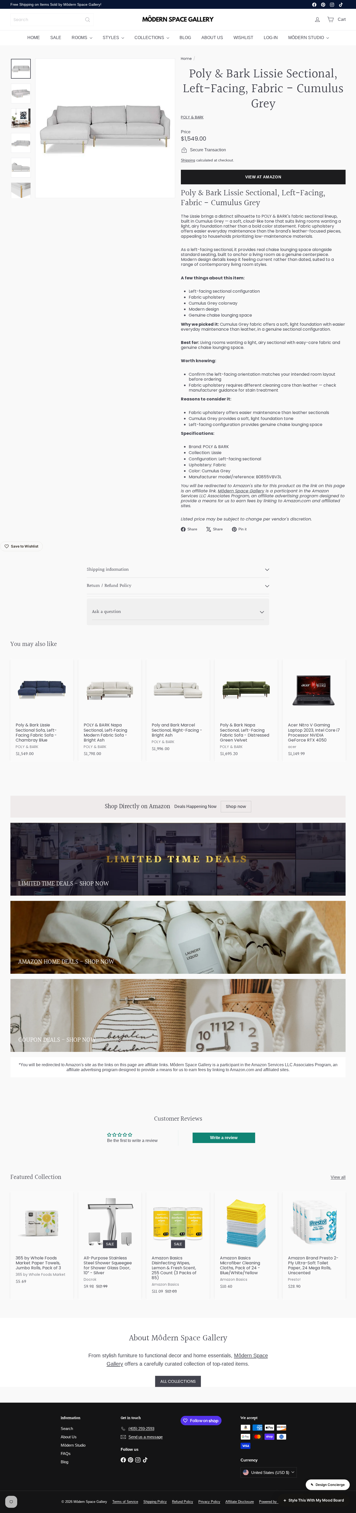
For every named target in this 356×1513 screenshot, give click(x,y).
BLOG (185, 37)
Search (67, 1428)
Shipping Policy (155, 1502)
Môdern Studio (73, 1445)
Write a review (223, 1137)
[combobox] (52, 19)
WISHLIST (243, 37)
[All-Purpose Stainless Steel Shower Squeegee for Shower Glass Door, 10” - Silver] (109, 1243)
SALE (55, 37)
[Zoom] (105, 128)
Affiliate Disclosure (239, 1502)
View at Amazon (263, 177)
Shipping (188, 160)
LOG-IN (271, 37)
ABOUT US (212, 37)
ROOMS (80, 37)
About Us (69, 1437)
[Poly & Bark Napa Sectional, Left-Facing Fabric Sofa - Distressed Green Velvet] (246, 710)
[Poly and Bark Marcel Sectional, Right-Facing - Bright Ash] (177, 708)
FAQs (66, 1453)
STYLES (111, 37)
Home (186, 58)
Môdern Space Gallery (241, 491)
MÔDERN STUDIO (306, 37)
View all (338, 1177)
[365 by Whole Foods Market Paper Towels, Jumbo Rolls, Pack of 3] (41, 1240)
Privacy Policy (209, 1502)
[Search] (87, 19)
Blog (64, 1462)
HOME (33, 37)
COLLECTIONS (149, 37)
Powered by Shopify (274, 1502)
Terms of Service (125, 1502)
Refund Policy (182, 1502)
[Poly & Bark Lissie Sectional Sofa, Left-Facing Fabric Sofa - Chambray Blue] (41, 710)
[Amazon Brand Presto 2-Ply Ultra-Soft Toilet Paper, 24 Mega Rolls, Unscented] (314, 1243)
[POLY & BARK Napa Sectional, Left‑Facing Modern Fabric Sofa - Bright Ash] (109, 710)
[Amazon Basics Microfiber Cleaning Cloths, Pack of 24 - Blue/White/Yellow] (246, 1243)
